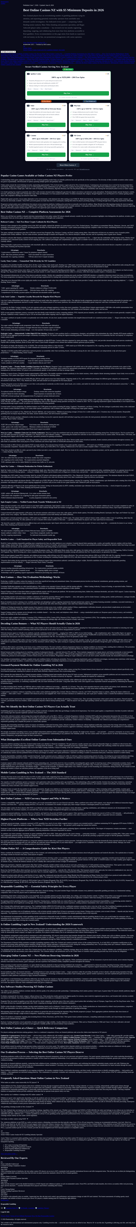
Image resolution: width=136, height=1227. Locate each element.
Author (3, 3)
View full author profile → (9, 1154)
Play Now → (68, 93)
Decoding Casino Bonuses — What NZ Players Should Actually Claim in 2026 (26, 55)
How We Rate (36, 1216)
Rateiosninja (5, 1)
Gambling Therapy (42, 1208)
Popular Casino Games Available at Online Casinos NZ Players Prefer (23, 54)
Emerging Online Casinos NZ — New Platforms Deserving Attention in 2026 (87, 61)
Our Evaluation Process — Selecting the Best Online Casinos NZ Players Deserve (83, 63)
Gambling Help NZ (11, 1208)
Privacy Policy (5, 1216)
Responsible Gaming (47, 1216)
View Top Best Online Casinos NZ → (35, 42)
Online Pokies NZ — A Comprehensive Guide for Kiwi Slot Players (72, 59)
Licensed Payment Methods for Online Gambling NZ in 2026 (71, 55)
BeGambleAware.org (85, 169)
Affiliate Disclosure (25, 1216)
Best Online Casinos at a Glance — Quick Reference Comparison (34, 63)
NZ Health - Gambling (26, 1208)
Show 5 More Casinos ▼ (68, 165)
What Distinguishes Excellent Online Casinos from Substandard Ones (32, 57)
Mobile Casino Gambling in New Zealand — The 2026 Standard (76, 57)
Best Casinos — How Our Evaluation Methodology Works (110, 54)
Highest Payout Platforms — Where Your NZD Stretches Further (28, 59)
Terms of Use (14, 1216)
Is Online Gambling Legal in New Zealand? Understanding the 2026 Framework (35, 61)
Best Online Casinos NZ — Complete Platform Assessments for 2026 (68, 54)
